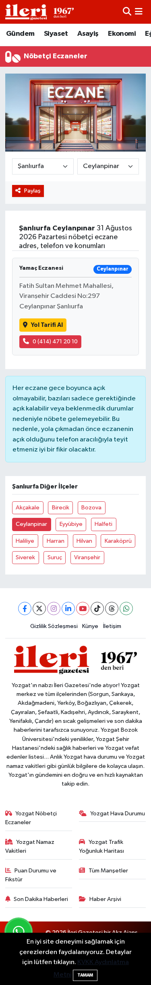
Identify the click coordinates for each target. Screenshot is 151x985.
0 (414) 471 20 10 (55, 342)
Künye (90, 626)
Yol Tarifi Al (47, 325)
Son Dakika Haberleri (41, 899)
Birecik (60, 508)
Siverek (25, 557)
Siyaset (56, 33)
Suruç (55, 557)
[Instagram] (53, 608)
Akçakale (27, 508)
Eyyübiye (71, 524)
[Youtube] (82, 608)
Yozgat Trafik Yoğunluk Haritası (101, 846)
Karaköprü (118, 541)
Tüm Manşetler (108, 871)
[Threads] (111, 608)
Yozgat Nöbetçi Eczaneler (31, 818)
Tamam (85, 975)
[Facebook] (24, 608)
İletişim (112, 626)
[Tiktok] (97, 608)
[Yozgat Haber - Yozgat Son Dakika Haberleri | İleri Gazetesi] (39, 12)
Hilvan (84, 541)
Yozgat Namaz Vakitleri (30, 846)
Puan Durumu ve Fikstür (31, 875)
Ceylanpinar (31, 524)
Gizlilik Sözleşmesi (54, 626)
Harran (55, 541)
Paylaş (32, 191)
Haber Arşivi (105, 899)
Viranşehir (87, 557)
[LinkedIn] (68, 608)
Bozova (91, 508)
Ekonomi (122, 33)
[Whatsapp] (126, 608)
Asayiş (87, 33)
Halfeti (103, 524)
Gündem (20, 33)
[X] (39, 608)
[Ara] (127, 11)
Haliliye (25, 541)
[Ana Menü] (139, 11)
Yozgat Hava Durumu (117, 814)
